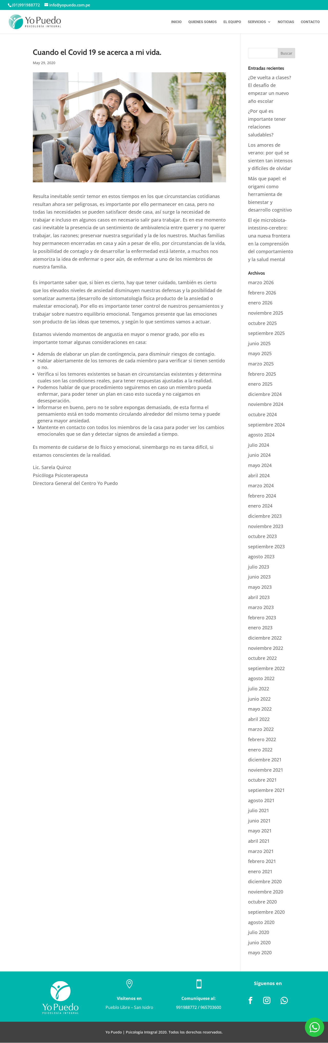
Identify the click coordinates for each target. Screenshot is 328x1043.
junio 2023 (259, 577)
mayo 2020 (260, 952)
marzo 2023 (261, 607)
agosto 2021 (261, 800)
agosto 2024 (261, 435)
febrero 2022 (262, 739)
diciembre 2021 (265, 760)
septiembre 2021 (266, 790)
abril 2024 (259, 475)
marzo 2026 (261, 282)
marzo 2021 (261, 851)
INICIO (176, 22)
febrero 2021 (262, 861)
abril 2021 (259, 841)
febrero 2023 (262, 617)
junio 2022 (259, 699)
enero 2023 (260, 627)
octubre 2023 (262, 536)
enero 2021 (260, 871)
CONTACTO (310, 22)
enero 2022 (260, 750)
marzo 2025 (261, 364)
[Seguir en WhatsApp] (284, 1000)
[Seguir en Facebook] (250, 1000)
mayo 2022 (260, 709)
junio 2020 (259, 942)
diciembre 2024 (265, 394)
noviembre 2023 (265, 526)
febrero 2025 (262, 374)
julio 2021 (258, 810)
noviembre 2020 (265, 892)
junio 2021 (259, 821)
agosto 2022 (261, 678)
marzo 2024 (261, 485)
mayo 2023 (260, 587)
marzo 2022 (261, 729)
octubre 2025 (262, 323)
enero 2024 (260, 506)
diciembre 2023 (265, 516)
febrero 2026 (262, 293)
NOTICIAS (286, 22)
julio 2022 (258, 689)
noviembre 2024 (265, 404)
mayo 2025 (260, 353)
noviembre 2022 (265, 648)
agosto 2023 (261, 556)
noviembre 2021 (265, 770)
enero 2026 (260, 303)
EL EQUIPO (232, 22)
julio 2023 (258, 567)
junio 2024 (259, 455)
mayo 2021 (260, 831)
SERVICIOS (257, 22)
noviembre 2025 (265, 313)
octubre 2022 (262, 658)
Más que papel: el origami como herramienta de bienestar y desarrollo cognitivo (270, 194)
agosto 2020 (261, 922)
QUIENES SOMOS (202, 22)
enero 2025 (260, 384)
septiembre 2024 (266, 425)
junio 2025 (259, 343)
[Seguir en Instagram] (267, 1000)
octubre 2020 (262, 902)
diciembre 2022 (265, 638)
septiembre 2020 (266, 912)
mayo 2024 (260, 465)
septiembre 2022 (266, 668)
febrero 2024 (262, 496)
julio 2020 (258, 932)
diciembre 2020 (265, 881)
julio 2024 (258, 445)
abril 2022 (259, 719)
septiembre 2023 (266, 546)
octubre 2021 (262, 780)
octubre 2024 (262, 414)
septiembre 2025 (266, 333)
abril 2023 (259, 597)
